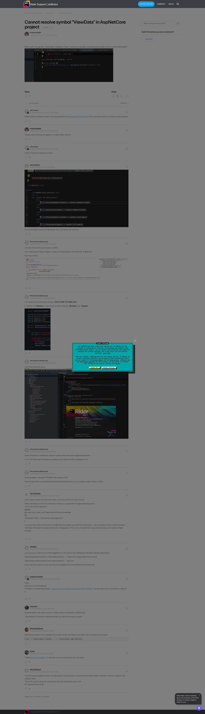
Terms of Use (114, 360)
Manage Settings (108, 367)
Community (161, 4)
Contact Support (146, 4)
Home (27, 4)
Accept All (94, 367)
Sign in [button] (171, 4)
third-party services (87, 362)
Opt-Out (117, 363)
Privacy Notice (97, 360)
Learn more (106, 353)
